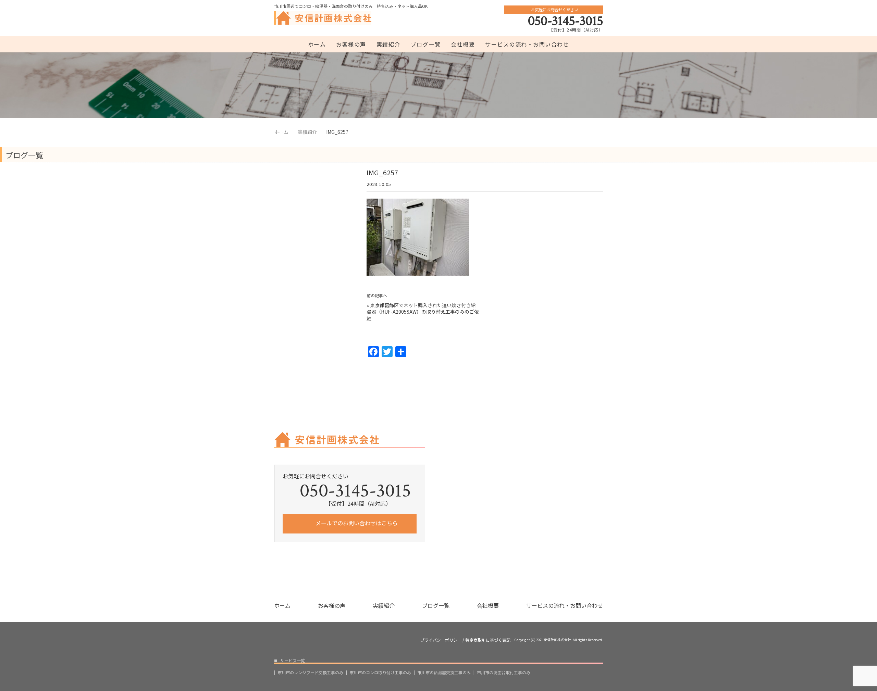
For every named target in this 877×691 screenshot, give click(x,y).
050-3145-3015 (565, 21)
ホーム (317, 44)
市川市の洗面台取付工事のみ (503, 672)
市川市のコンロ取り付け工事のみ (380, 672)
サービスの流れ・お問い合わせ (527, 44)
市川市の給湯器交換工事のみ (444, 672)
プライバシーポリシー (440, 640)
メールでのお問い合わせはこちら (356, 523)
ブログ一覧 (426, 44)
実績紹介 (388, 44)
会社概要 (463, 44)
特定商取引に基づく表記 (487, 640)
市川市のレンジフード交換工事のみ (310, 672)
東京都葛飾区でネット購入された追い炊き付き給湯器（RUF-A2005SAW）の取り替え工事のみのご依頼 (423, 312)
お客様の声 (351, 44)
